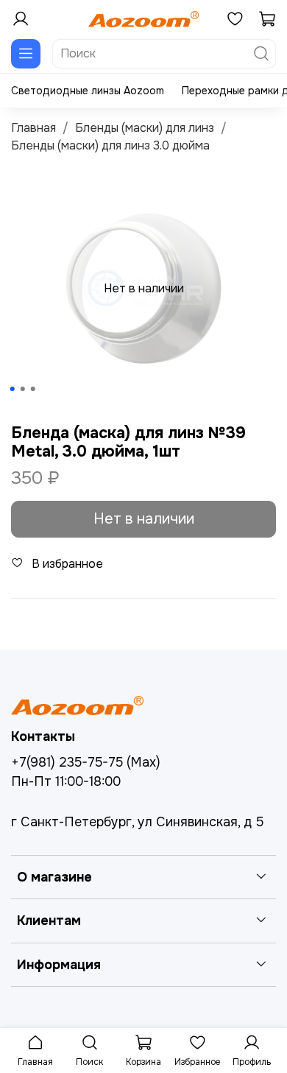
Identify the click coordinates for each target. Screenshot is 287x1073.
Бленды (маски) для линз (144, 128)
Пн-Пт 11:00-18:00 (66, 781)
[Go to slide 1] (12, 389)
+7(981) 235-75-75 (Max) (85, 762)
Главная (33, 128)
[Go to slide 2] (23, 389)
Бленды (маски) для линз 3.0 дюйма (110, 145)
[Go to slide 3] (33, 389)
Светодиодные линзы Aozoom (87, 90)
